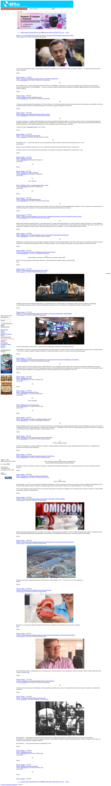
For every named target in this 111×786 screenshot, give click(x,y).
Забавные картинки (26, 158)
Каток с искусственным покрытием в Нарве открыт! (35, 114)
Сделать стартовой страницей (9, 784)
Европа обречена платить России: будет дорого (35, 270)
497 (28, 32)
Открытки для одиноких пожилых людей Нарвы (34, 476)
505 (47, 32)
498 (31, 32)
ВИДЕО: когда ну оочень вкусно (30, 405)
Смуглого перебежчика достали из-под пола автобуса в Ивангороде (39, 78)
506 (50, 32)
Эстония (18, 97)
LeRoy (22, 37)
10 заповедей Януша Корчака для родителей (33, 698)
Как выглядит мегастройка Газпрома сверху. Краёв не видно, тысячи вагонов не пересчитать (48, 542)
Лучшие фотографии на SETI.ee (29, 172)
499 (33, 32)
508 (54, 32)
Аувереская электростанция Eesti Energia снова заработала (38, 681)
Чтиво (18, 199)
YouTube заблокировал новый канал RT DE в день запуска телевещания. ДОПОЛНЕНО (47, 313)
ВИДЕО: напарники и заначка (29, 766)
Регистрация (4, 329)
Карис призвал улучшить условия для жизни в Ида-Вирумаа (37, 456)
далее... (3, 473)
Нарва (18, 78)
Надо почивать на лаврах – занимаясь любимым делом (36, 419)
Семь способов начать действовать (30, 135)
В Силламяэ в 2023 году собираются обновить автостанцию (38, 252)
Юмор (18, 158)
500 (35, 32)
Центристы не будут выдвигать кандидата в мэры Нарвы (36, 437)
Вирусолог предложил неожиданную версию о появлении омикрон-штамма (43, 498)
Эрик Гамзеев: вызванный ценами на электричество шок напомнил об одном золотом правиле (48, 635)
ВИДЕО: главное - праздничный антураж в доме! (34, 185)
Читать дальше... (20, 77)
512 (63, 32)
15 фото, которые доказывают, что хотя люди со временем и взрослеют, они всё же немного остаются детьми (51, 216)
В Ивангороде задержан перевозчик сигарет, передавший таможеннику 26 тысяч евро (45, 235)
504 (45, 32)
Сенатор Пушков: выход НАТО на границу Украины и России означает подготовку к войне (47, 35)
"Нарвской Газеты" (32, 127)
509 (57, 32)
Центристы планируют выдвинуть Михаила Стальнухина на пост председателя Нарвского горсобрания (50, 359)
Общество (19, 313)
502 (40, 32)
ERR (17, 626)
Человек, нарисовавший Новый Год (31, 199)
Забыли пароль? (5, 326)
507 (52, 32)
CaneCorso (23, 137)
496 (26, 32)
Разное (18, 135)
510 (59, 32)
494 (22, 32)
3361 (67, 32)
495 (24, 32)
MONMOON (24, 80)
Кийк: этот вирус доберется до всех (32, 97)
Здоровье (18, 498)
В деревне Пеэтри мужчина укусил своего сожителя (36, 590)
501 (38, 32)
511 (61, 32)
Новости (18, 35)
